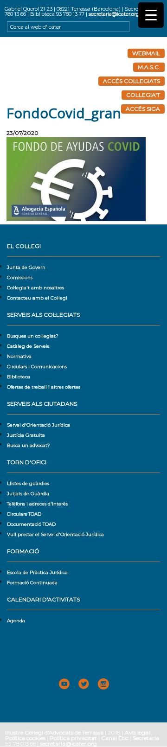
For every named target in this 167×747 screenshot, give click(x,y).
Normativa (19, 356)
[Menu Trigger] (151, 15)
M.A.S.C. (149, 67)
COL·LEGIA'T (143, 94)
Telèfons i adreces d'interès (37, 504)
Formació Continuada (32, 583)
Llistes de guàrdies (28, 483)
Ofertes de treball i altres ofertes (43, 387)
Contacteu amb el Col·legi (37, 298)
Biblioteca (18, 377)
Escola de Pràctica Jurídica (37, 572)
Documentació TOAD (31, 524)
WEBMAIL (146, 53)
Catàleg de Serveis (28, 346)
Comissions (19, 278)
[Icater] (83, 71)
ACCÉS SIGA (143, 108)
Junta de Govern (26, 267)
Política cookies (25, 737)
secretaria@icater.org (114, 14)
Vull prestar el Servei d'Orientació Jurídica (55, 534)
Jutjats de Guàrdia (28, 494)
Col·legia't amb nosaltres (35, 288)
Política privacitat (73, 737)
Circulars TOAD (24, 514)
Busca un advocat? (28, 445)
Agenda (16, 621)
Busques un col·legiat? (32, 336)
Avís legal (137, 732)
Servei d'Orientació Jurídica (38, 425)
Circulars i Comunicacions (37, 367)
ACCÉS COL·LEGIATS (131, 80)
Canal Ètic (114, 737)
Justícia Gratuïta (26, 435)
